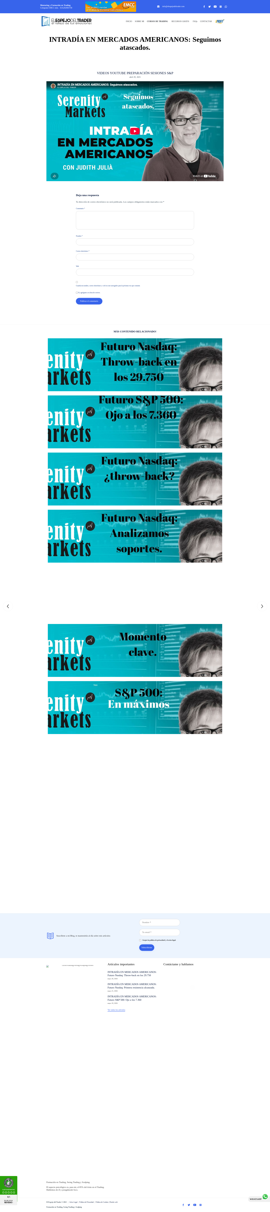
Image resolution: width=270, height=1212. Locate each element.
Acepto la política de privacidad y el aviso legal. (158, 940)
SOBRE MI (139, 21)
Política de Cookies (102, 1202)
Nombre (79, 236)
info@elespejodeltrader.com (173, 6)
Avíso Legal (73, 1202)
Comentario (80, 209)
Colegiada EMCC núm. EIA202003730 (56, 8)
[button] (116, 1010)
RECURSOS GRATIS (180, 21)
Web (77, 266)
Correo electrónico (82, 251)
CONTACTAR (206, 21)
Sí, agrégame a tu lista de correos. (89, 293)
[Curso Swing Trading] (68, 21)
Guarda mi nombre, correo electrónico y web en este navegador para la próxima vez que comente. (108, 286)
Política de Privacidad (86, 1202)
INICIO (129, 21)
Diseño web (114, 1202)
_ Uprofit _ (219, 21)
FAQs (195, 21)
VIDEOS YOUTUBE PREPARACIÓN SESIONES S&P (135, 73)
